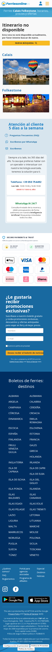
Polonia (35, 537)
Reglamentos (8, 579)
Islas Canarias (35, 496)
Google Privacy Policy (16, 362)
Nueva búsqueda (24, 43)
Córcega (14, 413)
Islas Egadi (15, 503)
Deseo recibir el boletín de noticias (25, 352)
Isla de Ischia (17, 479)
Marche (34, 526)
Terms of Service (32, 362)
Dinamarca (16, 418)
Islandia (35, 488)
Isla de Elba (37, 473)
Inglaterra (16, 462)
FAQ (4, 575)
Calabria (35, 401)
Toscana (35, 549)
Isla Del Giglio (34, 481)
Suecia (13, 549)
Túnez (13, 555)
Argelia (13, 401)
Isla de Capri (37, 468)
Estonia (35, 433)
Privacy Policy (14, 614)
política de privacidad (23, 346)
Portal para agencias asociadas (24, 571)
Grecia (34, 451)
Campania (15, 407)
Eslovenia (36, 428)
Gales (33, 445)
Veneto (34, 555)
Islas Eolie (36, 503)
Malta (13, 526)
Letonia (35, 515)
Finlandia (15, 439)
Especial (40, 568)
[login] (40, 3)
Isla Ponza (15, 488)
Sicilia (33, 543)
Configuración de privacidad (16, 646)
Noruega (14, 537)
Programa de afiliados (25, 579)
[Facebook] (15, 589)
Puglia (13, 543)
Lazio (12, 515)
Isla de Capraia (13, 469)
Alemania (36, 396)
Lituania (35, 520)
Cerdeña (35, 407)
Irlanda (35, 462)
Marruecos (16, 532)
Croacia (35, 413)
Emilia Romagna (36, 420)
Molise (34, 532)
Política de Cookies (26, 649)
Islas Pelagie (17, 509)
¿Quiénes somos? (6, 570)
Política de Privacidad (39, 646)
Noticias (40, 576)
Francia (35, 439)
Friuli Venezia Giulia (13, 449)
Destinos (41, 572)
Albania (14, 396)
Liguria (13, 520)
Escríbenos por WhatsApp (23, 141)
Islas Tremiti (38, 509)
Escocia (13, 428)
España (13, 433)
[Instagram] (6, 589)
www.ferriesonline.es (16, 3)
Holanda (35, 456)
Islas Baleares (14, 496)
